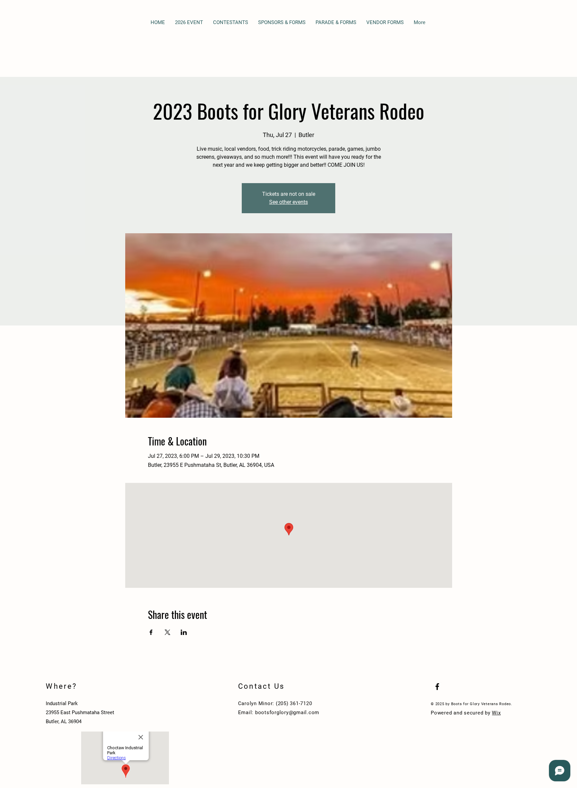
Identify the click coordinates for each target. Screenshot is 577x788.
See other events (288, 202)
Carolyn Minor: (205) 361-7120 (275, 703)
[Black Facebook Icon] (437, 686)
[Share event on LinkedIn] (184, 632)
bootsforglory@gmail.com (287, 712)
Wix (496, 713)
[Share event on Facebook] (151, 632)
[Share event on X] (167, 632)
